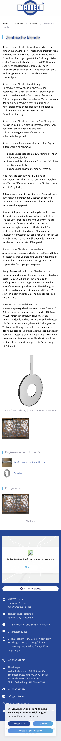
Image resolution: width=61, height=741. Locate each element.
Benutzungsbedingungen (17, 703)
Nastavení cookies (32, 588)
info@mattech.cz (17, 696)
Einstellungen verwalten (30, 730)
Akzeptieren (30, 567)
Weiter (29, 521)
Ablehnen (43, 723)
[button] (3, 8)
